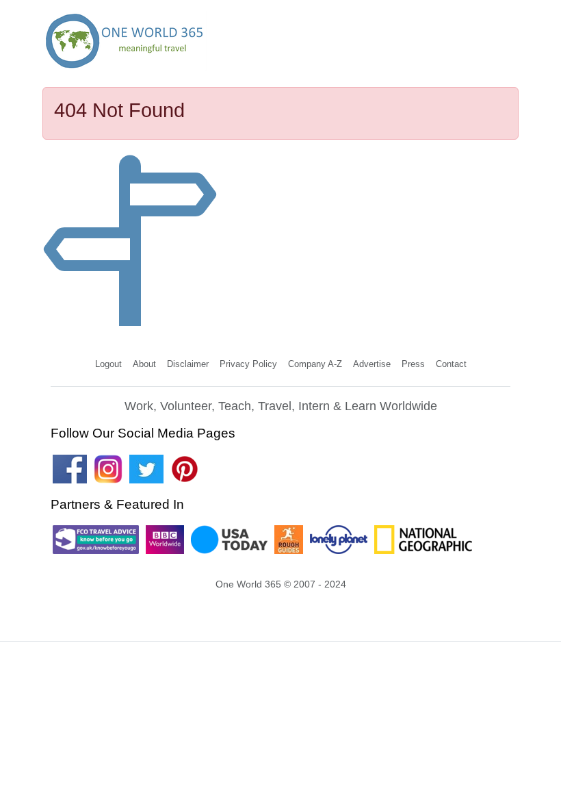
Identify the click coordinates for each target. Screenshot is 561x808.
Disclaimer (188, 364)
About (144, 364)
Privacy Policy (248, 364)
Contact (451, 364)
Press (413, 364)
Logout (108, 364)
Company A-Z (315, 364)
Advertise (372, 364)
